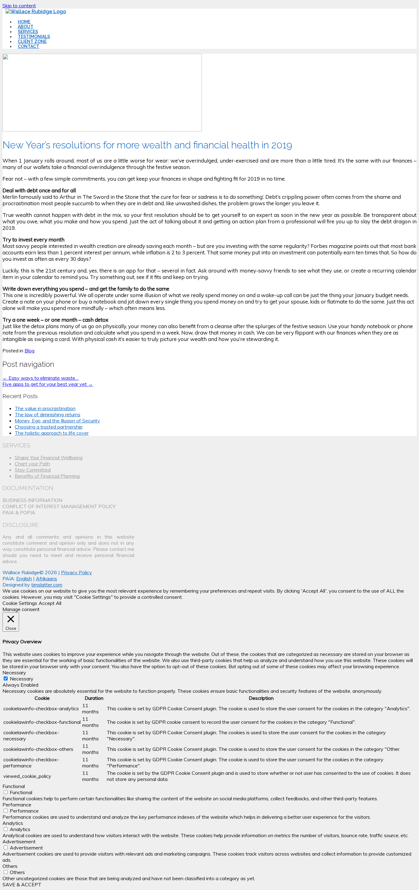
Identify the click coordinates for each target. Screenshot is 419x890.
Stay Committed (33, 470)
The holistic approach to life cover (52, 433)
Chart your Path (32, 464)
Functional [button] (13, 786)
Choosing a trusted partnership (49, 427)
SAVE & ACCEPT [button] (21, 884)
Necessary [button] (14, 672)
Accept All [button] (50, 603)
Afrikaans (46, 578)
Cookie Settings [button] (19, 603)
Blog (29, 350)
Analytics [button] (12, 823)
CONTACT (28, 46)
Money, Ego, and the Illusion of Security (57, 421)
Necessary (21, 679)
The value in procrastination (45, 408)
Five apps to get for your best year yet (47, 384)
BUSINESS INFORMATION (32, 500)
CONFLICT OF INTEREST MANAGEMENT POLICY (59, 506)
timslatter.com (46, 585)
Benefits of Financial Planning (47, 476)
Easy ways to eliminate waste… (40, 378)
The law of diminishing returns (47, 414)
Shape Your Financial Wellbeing (49, 457)
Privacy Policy (76, 572)
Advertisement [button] (19, 841)
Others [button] (9, 866)
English (24, 578)
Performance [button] (16, 805)
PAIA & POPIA (18, 512)
